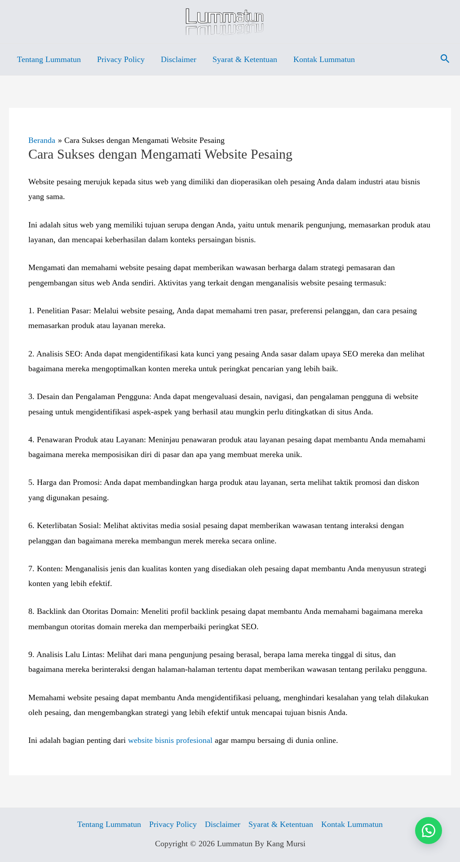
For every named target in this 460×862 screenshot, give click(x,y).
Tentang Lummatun (49, 59)
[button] (445, 59)
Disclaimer (178, 59)
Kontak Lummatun (324, 59)
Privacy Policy (121, 59)
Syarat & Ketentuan (244, 59)
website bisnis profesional (170, 740)
